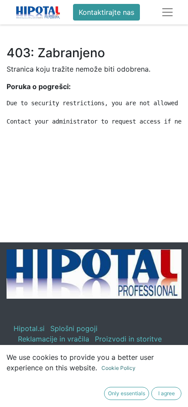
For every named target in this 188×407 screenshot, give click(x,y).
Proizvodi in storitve (128, 339)
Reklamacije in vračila (53, 339)
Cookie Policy (118, 368)
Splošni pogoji (73, 328)
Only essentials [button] (126, 393)
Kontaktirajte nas (106, 12)
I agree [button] (166, 393)
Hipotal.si (29, 328)
